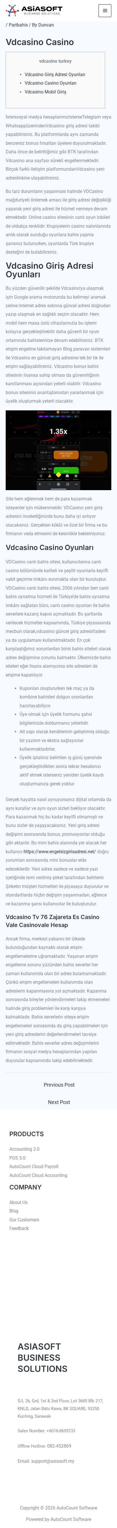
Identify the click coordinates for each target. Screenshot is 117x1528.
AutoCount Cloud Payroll (33, 1166)
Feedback (19, 1228)
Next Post (59, 1102)
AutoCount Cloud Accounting (38, 1175)
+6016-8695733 (61, 1430)
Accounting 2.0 (24, 1149)
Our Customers (24, 1220)
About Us (18, 1202)
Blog (13, 1211)
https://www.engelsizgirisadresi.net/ (60, 851)
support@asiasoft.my (52, 1461)
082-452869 (59, 1446)
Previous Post (59, 1085)
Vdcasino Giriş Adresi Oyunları (55, 74)
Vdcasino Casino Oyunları (50, 83)
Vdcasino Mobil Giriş (45, 92)
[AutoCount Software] (34, 11)
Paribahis (18, 25)
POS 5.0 (17, 1158)
